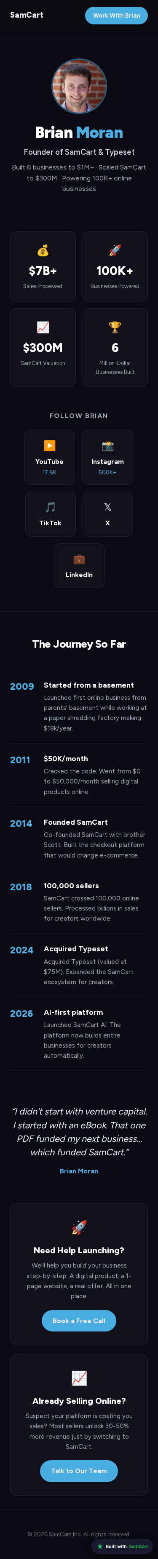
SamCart (26, 15)
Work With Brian (116, 15)
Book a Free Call (79, 1321)
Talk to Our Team (79, 1471)
